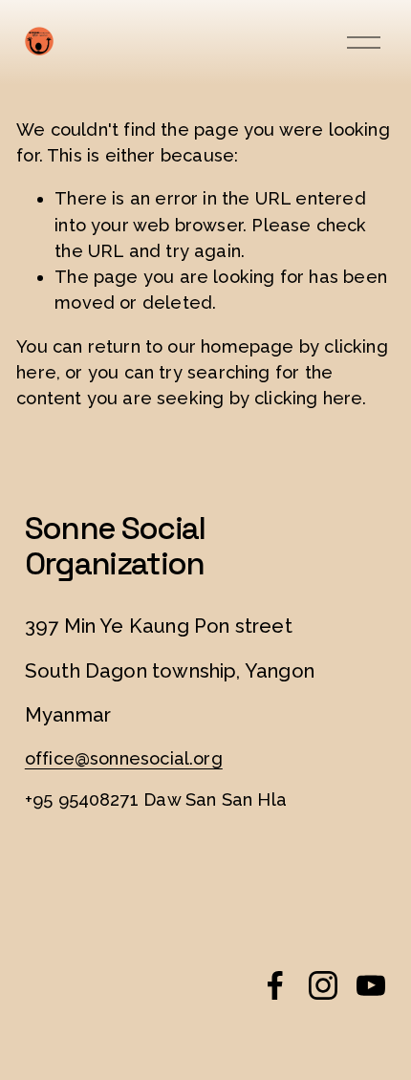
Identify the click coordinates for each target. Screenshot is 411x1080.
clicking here (308, 398)
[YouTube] (371, 985)
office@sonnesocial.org (124, 758)
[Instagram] (323, 985)
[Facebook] (275, 985)
